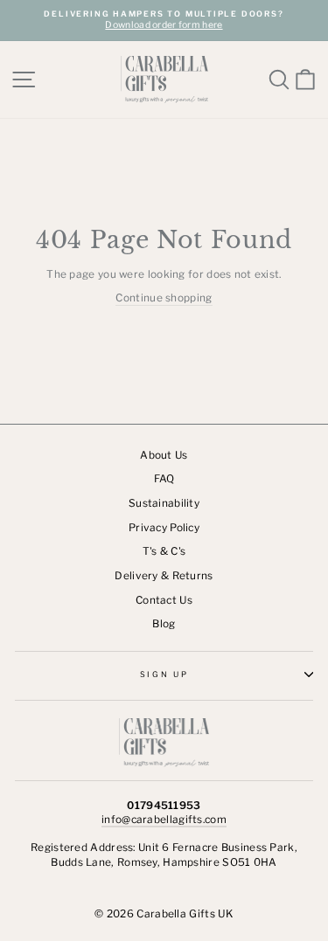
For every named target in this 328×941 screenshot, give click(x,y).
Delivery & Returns (164, 576)
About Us (163, 455)
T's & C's (164, 551)
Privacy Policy (164, 528)
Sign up (164, 674)
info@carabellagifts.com (164, 819)
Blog (163, 624)
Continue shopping (163, 298)
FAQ (164, 479)
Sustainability (164, 503)
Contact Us (164, 600)
